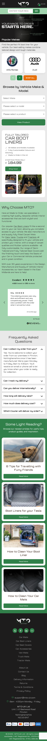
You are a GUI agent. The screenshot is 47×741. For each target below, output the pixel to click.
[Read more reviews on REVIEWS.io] (33, 323)
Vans (13, 237)
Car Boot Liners (21, 226)
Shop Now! (13, 169)
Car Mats (23, 637)
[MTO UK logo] (23, 4)
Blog (23, 675)
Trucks (19, 237)
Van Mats (23, 653)
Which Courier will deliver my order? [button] (22, 411)
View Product (23, 122)
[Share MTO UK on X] (15, 630)
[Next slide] (19, 77)
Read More (23, 476)
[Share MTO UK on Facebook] (20, 630)
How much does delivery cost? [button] (19, 403)
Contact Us (23, 672)
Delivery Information (23, 679)
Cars (7, 237)
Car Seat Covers (23, 645)
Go (36, 11)
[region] (23, 302)
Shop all (30, 78)
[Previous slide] (13, 77)
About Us (23, 668)
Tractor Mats (23, 660)
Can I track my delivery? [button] (16, 381)
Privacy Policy (23, 691)
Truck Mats (23, 657)
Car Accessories (23, 649)
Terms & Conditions (23, 687)
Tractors (32, 237)
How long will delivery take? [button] (18, 396)
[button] (4, 302)
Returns (23, 683)
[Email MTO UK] (32, 630)
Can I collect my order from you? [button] (20, 349)
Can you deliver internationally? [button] (20, 388)
